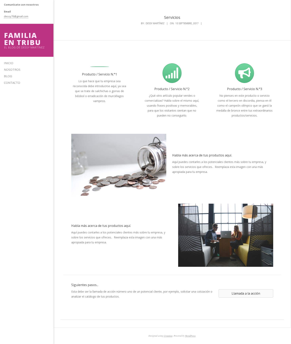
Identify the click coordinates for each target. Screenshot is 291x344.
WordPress (190, 335)
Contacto (12, 83)
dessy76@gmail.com (16, 16)
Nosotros (12, 69)
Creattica (168, 335)
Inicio (8, 63)
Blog (8, 76)
